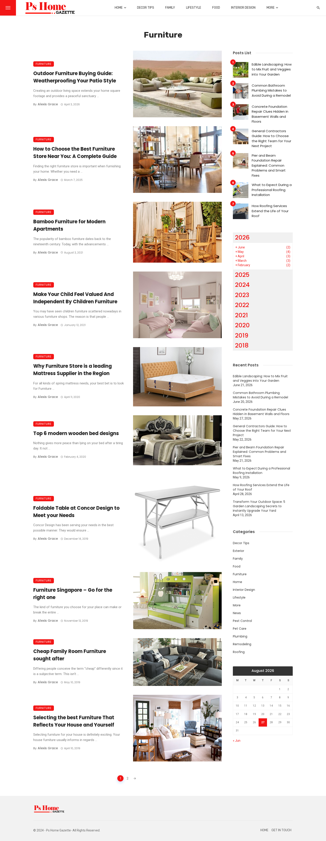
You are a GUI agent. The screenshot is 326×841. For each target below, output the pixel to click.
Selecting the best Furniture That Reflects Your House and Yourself (73, 721)
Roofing (239, 652)
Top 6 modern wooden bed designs (76, 433)
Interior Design (243, 8)
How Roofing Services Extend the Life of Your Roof (270, 211)
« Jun (236, 740)
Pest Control (242, 621)
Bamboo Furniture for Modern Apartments (69, 225)
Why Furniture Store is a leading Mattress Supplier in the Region (72, 370)
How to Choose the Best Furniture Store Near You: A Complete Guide (75, 153)
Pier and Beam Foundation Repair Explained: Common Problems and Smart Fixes (269, 165)
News (237, 613)
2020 (242, 325)
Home (119, 8)
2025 (242, 274)
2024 (242, 284)
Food (216, 8)
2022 (242, 305)
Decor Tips (145, 8)
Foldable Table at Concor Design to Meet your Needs (76, 512)
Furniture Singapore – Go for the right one (72, 594)
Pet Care (239, 628)
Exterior (238, 551)
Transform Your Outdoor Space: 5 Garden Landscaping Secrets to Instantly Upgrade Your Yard (259, 506)
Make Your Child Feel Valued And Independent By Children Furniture (75, 298)
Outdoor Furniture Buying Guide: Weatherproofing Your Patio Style (74, 77)
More (271, 8)
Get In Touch (281, 830)
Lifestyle (193, 8)
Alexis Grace (48, 104)
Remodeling (242, 644)
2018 (242, 345)
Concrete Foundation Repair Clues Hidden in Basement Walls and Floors (270, 114)
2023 (242, 295)
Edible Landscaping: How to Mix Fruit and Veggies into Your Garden (272, 69)
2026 (242, 237)
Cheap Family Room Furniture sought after (69, 655)
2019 (241, 335)
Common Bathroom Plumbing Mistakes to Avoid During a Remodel (271, 90)
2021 (241, 315)
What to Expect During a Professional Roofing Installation (272, 189)
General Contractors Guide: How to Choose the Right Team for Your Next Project (271, 138)
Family (170, 8)
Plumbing (240, 636)
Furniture (43, 64)
